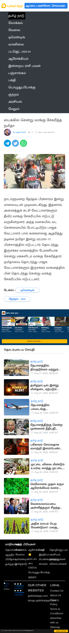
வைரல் (43, 564)
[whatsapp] (24, 144)
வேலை (20, 554)
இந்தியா (44, 554)
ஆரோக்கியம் (36, 550)
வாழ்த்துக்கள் (58, 559)
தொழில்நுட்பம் (59, 550)
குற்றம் (32, 577)
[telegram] (8, 144)
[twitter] (16, 144)
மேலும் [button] (13, 109)
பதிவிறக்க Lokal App (61, 631)
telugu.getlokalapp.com (42, 600)
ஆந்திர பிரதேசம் (10, 557)
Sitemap (55, 627)
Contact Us (56, 590)
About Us (55, 595)
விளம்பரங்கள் (58, 564)
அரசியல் (55, 554)
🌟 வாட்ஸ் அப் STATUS (32, 561)
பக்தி (42, 550)
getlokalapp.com (38, 595)
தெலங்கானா (13, 550)
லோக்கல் (21, 550)
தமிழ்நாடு (11, 564)
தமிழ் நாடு (16, 16)
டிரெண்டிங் (22, 559)
